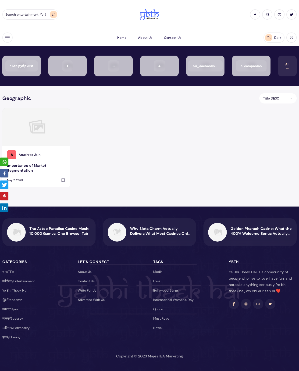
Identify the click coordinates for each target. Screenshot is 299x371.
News (157, 328)
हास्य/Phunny (11, 337)
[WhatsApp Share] (4, 162)
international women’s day (173, 300)
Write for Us (87, 290)
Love (156, 281)
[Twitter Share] (4, 185)
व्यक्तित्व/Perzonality (16, 328)
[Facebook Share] (4, 173)
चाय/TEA (8, 272)
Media (158, 272)
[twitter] (291, 14)
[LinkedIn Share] (4, 207)
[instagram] (267, 14)
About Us (145, 38)
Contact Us (172, 38)
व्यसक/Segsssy (12, 318)
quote (158, 309)
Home (121, 38)
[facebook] (255, 14)
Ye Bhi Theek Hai (14, 290)
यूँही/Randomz (12, 300)
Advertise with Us (91, 300)
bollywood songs (166, 290)
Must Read (161, 318)
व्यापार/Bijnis (10, 309)
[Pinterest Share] (4, 196)
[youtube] (279, 14)
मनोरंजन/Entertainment (18, 281)
